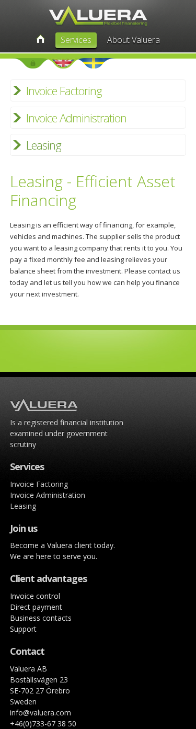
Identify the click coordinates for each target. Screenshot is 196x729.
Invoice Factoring (64, 90)
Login (33, 63)
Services (76, 39)
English (63, 63)
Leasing (43, 145)
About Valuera (133, 39)
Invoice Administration (76, 118)
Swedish (94, 63)
